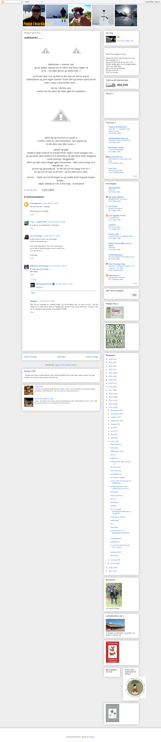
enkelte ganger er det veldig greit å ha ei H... (120, 487)
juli (112, 427)
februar (114, 560)
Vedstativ (112, 247)
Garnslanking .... (116, 444)
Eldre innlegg (92, 357)
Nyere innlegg (30, 357)
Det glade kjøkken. (117, 197)
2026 (111, 359)
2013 (111, 404)
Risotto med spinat (115, 208)
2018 (111, 387)
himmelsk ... (115, 448)
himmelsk (114, 527)
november (115, 414)
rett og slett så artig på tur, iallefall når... (120, 482)
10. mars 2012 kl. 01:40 (56, 222)
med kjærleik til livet (117, 216)
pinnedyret (114, 502)
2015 (111, 397)
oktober (114, 417)
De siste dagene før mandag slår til (121, 257)
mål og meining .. (117, 495)
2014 (111, 400)
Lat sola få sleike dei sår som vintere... (120, 546)
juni (112, 431)
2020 (111, 380)
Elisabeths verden (116, 148)
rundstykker (38, 387)
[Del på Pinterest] (53, 190)
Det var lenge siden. (116, 170)
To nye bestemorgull (116, 150)
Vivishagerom (35, 203)
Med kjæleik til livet (44, 284)
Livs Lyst (112, 168)
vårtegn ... (114, 506)
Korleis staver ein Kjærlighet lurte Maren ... (120, 533)
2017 (111, 390)
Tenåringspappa (116, 255)
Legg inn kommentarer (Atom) (65, 365)
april (113, 438)
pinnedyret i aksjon (117, 477)
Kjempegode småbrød (117, 277)
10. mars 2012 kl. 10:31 (64, 284)
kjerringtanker (114, 188)
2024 (111, 366)
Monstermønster (116, 157)
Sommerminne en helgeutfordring (121, 236)
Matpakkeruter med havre (118, 199)
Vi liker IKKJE (114, 218)
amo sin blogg (36, 236)
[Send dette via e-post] (43, 190)
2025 (111, 363)
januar (113, 563)
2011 (111, 568)
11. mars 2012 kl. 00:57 (46, 301)
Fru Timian (113, 206)
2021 (111, 376)
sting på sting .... (116, 470)
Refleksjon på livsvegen (39, 266)
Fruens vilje (114, 234)
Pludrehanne (114, 275)
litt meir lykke (115, 467)
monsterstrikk (115, 552)
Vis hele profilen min (125, 41)
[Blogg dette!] (46, 190)
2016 (111, 394)
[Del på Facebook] (50, 190)
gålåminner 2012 (117, 451)
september (115, 421)
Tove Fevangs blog (117, 264)
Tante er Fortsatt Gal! (118, 127)
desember (115, 410)
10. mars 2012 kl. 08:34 (58, 266)
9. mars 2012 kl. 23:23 (50, 203)
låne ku (113, 499)
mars (113, 441)
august (114, 424)
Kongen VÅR (30, 371)
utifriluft (112, 225)
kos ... (112, 524)
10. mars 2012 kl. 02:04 (50, 236)
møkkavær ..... (116, 520)
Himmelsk (114, 492)
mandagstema (116, 474)
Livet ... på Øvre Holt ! (38, 222)
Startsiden (61, 357)
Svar (32, 215)
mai (112, 434)
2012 (111, 407)
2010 (111, 571)
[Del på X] (48, 190)
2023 (111, 369)
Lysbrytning (114, 542)
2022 (111, 373)
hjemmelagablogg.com (118, 138)
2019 (111, 383)
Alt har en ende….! (115, 227)
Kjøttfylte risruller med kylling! (119, 140)
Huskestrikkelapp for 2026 (43, 399)
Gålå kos (113, 458)
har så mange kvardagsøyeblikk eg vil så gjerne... (120, 511)
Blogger (91, 737)
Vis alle (135, 176)
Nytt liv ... (114, 455)
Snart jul (112, 190)
